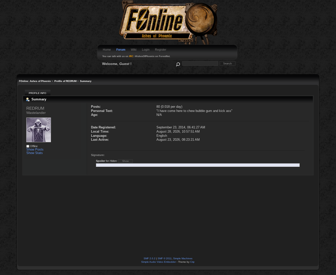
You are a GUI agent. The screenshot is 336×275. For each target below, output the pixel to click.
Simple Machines (182, 258)
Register (160, 49)
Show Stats (34, 153)
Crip (192, 261)
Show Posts (35, 149)
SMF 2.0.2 (149, 258)
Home (107, 49)
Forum (120, 49)
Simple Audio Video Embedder (158, 261)
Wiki (134, 49)
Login (146, 49)
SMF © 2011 (165, 258)
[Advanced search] (177, 63)
